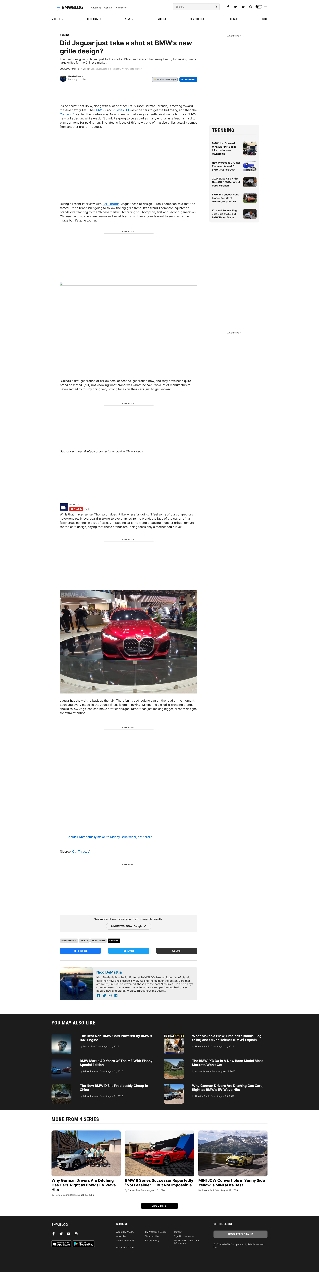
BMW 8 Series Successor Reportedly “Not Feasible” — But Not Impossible (159, 1182)
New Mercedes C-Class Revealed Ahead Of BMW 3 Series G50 (226, 166)
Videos (162, 19)
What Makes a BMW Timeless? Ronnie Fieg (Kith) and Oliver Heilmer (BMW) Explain (227, 1038)
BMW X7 (100, 110)
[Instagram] (250, 6)
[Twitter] (235, 6)
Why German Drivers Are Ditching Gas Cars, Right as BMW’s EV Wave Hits (227, 1088)
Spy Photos (197, 19)
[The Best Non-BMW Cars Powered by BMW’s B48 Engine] (61, 1035)
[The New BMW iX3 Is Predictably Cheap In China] (61, 1085)
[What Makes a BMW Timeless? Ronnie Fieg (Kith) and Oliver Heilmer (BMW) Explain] (174, 1035)
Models (56, 19)
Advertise (96, 8)
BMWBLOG (65, 69)
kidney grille (98, 940)
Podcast (233, 19)
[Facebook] (228, 6)
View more (158, 1206)
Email (178, 950)
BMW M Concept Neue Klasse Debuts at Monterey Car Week (225, 198)
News (128, 19)
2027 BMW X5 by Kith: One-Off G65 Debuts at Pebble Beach (226, 182)
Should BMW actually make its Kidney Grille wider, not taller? (109, 837)
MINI (264, 19)
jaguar (84, 940)
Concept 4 (67, 114)
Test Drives (94, 19)
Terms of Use (152, 1236)
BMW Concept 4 (68, 940)
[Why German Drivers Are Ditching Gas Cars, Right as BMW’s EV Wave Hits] (174, 1085)
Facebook (82, 950)
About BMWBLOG (125, 1232)
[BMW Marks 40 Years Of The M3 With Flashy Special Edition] (61, 1060)
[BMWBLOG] (79, 1224)
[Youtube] (243, 6)
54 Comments (188, 79)
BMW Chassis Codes (155, 1232)
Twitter (130, 950)
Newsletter (121, 8)
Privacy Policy (152, 1240)
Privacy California (125, 1247)
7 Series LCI (121, 110)
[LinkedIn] (116, 996)
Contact (108, 8)
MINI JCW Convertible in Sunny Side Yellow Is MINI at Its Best (231, 1182)
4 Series (65, 34)
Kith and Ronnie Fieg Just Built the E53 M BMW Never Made (224, 214)
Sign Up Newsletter (184, 1236)
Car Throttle (111, 204)
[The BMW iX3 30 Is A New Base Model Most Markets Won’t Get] (174, 1060)
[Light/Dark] (259, 6)
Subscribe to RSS (125, 1240)
